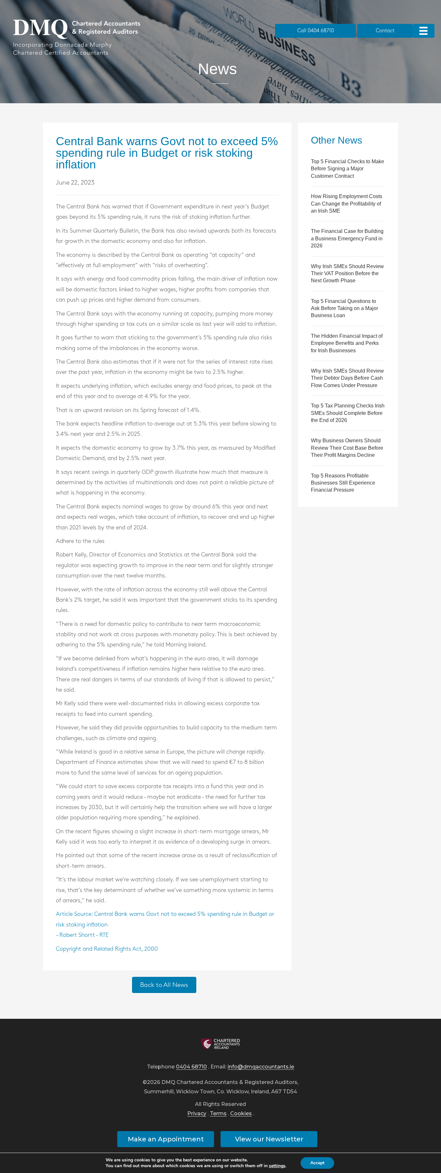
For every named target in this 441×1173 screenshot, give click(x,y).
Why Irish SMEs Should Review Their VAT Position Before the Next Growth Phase (347, 274)
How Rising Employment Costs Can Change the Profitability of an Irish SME (346, 204)
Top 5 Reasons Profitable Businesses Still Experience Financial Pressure (343, 483)
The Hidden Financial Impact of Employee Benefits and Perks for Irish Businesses (347, 343)
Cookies (241, 1114)
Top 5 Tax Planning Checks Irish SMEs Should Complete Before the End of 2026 (348, 413)
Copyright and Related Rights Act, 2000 (107, 949)
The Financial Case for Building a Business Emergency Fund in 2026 (347, 238)
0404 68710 (191, 1067)
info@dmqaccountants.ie (261, 1067)
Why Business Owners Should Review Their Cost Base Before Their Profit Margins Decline (347, 448)
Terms (218, 1114)
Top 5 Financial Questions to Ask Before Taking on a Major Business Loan (344, 308)
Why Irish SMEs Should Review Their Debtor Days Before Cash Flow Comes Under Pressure (347, 378)
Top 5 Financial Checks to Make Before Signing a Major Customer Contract (347, 169)
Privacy (196, 1114)
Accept (317, 1163)
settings (277, 1166)
